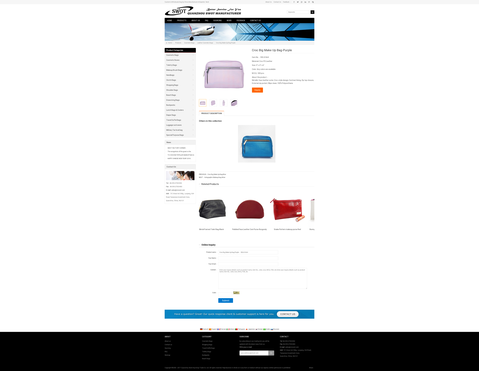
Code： (214, 293)
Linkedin (305, 2)
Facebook (294, 2)
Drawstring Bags (173, 100)
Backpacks (170, 105)
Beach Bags (171, 95)
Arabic (268, 329)
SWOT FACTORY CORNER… (177, 148)
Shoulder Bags (172, 90)
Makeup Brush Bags (174, 70)
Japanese (251, 329)
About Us (268, 2)
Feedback (286, 2)
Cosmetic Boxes (173, 60)
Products (181, 20)
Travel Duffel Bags (173, 120)
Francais (223, 329)
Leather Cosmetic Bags (205, 43)
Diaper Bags (171, 115)
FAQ (206, 20)
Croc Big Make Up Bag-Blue (217, 174)
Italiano (232, 329)
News (229, 20)
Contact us (255, 20)
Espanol (214, 329)
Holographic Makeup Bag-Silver (214, 177)
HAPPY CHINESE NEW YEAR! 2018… (180, 158)
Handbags (170, 75)
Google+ (301, 2)
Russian (276, 329)
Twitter (297, 2)
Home (169, 20)
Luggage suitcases (174, 125)
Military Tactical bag (174, 130)
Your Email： (212, 264)
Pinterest (309, 2)
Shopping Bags (172, 85)
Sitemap (167, 355)
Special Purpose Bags (175, 135)
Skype (312, 2)
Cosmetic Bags (189, 43)
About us (195, 20)
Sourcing (217, 20)
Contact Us (277, 2)
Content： (213, 270)
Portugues (241, 329)
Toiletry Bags (171, 65)
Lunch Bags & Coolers (175, 110)
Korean (260, 329)
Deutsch (205, 329)
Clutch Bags (171, 80)
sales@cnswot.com (178, 190)
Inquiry (257, 90)
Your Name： (212, 258)
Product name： (211, 252)
